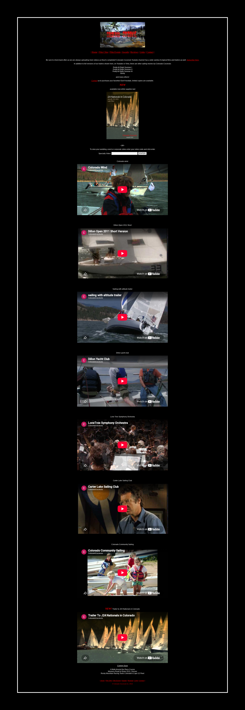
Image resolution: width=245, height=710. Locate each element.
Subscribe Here (193, 60)
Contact (149, 52)
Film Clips (103, 52)
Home (94, 52)
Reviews (134, 52)
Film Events (115, 52)
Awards (125, 52)
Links (142, 52)
